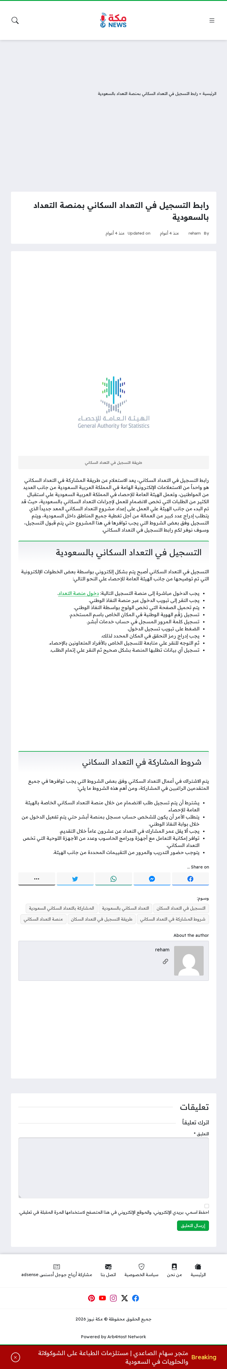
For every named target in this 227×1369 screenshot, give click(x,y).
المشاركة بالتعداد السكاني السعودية (61, 908)
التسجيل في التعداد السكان (181, 908)
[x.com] (124, 1298)
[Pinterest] (91, 1298)
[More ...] (36, 878)
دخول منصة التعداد (78, 593)
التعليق (201, 1133)
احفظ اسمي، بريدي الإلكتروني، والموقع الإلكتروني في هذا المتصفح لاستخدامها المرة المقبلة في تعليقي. (114, 1212)
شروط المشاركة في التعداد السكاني (172, 919)
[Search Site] (15, 20)
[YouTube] (102, 1298)
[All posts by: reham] (189, 960)
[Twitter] (75, 878)
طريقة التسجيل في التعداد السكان (101, 919)
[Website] (165, 962)
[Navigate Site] (212, 20)
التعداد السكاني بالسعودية (125, 908)
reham (195, 232)
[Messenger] (152, 878)
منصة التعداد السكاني (43, 919)
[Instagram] (113, 1298)
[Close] (15, 1357)
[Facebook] (190, 878)
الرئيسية (209, 93)
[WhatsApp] (113, 878)
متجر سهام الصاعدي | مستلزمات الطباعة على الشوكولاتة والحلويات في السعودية (113, 1357)
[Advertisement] (113, 60)
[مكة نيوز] (113, 20)
